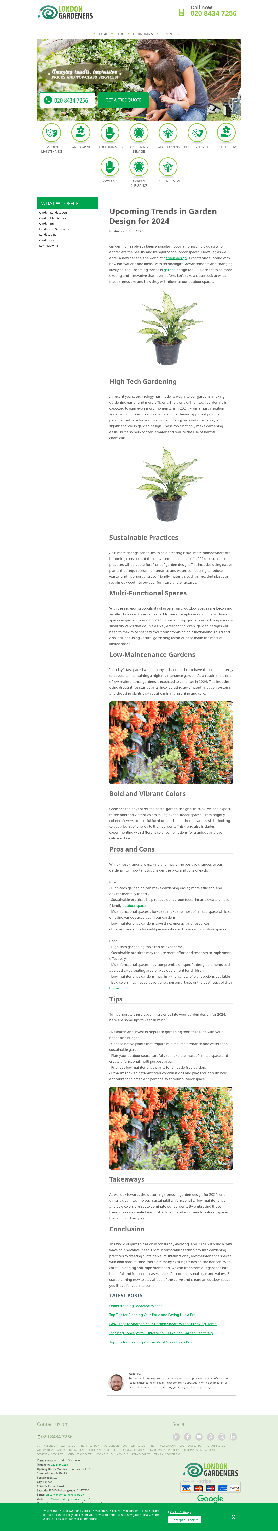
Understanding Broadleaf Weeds (135, 1305)
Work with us (45, 1449)
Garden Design (168, 181)
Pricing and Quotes (132, 1449)
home (114, 988)
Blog (120, 34)
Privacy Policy (141, 1454)
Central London (47, 1445)
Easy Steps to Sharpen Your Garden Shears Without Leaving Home (163, 1323)
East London (111, 1445)
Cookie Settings (180, 1512)
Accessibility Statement (71, 1449)
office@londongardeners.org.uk (65, 1495)
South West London (135, 1445)
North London (90, 1445)
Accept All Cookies (186, 1520)
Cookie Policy (104, 1454)
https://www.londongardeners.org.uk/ (67, 1499)
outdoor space (134, 905)
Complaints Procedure (103, 1449)
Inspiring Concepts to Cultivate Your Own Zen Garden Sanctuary (161, 1333)
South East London (191, 1445)
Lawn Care (110, 181)
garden (170, 269)
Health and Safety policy (164, 1449)
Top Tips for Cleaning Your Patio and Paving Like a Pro (152, 1314)
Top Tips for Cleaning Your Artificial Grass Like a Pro (150, 1342)
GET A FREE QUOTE (123, 100)
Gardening (46, 223)
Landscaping (48, 234)
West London (69, 1445)
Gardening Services (139, 149)
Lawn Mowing (48, 246)
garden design (175, 257)
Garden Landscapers (53, 212)
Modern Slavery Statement (199, 1449)
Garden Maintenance (53, 218)
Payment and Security (50, 1454)
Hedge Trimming (110, 147)
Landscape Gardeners (54, 229)
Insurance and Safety (79, 1454)
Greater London (217, 1445)
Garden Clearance (139, 183)
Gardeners (46, 240)
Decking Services (197, 147)
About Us (122, 1454)
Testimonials (143, 34)
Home (103, 34)
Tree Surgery (226, 147)
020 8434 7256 (213, 13)
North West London (163, 1445)
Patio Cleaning (168, 147)
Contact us (170, 34)
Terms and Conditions (167, 1454)
